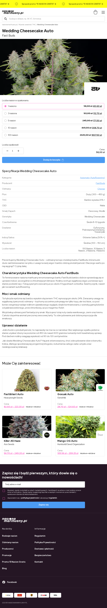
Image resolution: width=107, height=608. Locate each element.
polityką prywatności (30, 498)
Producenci (8, 549)
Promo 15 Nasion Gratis (13, 562)
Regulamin (40, 536)
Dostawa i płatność (44, 549)
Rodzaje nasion (9, 536)
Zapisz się (44, 504)
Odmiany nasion (10, 542)
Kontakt (39, 562)
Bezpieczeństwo (43, 555)
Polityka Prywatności (45, 542)
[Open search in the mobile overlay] (53, 19)
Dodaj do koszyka (51, 160)
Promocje (7, 555)
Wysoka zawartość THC (27, 24)
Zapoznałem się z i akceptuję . (32, 498)
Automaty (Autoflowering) (92, 177)
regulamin (52, 498)
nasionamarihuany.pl (9, 24)
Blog (4, 568)
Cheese (101, 188)
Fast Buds (8, 35)
